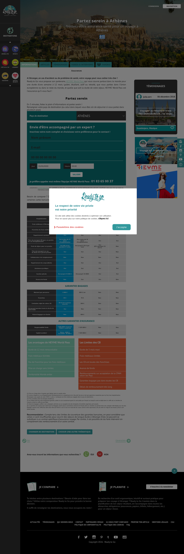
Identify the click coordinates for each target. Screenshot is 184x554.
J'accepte (122, 227)
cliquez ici (103, 218)
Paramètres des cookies (70, 227)
